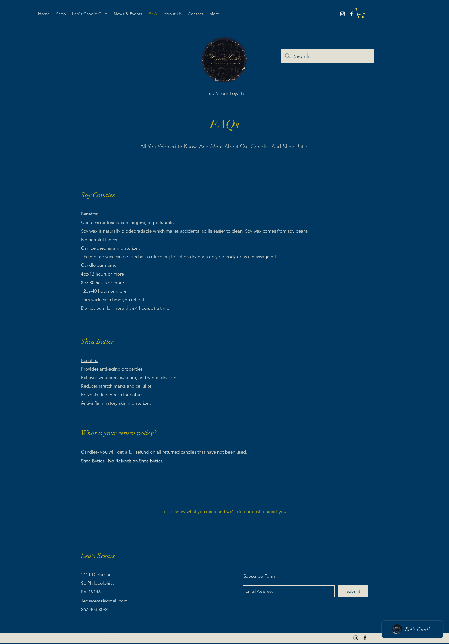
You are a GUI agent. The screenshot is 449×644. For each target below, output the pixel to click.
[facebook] (352, 14)
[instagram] (342, 14)
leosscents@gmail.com (105, 601)
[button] (361, 13)
